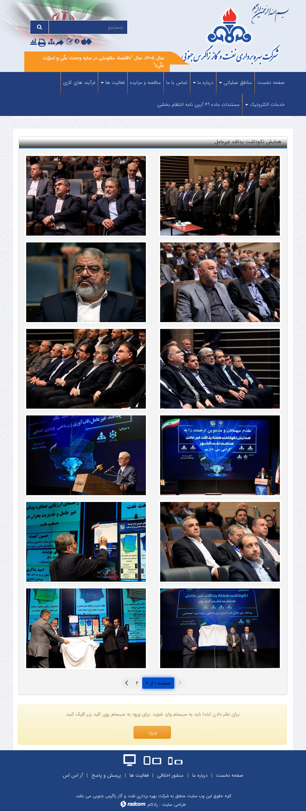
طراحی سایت (174, 804)
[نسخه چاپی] (43, 42)
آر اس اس (73, 775)
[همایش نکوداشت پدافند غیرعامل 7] (220, 368)
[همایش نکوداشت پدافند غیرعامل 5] (220, 195)
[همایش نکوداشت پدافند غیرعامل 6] (86, 368)
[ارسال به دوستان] (61, 42)
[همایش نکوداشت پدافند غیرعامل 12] (86, 541)
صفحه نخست (229, 775)
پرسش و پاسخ (106, 775)
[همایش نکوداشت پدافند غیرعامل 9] (220, 282)
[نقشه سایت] (51, 42)
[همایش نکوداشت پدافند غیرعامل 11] (86, 455)
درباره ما (199, 775)
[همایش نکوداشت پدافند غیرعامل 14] (220, 455)
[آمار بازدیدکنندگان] (33, 42)
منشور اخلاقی (170, 775)
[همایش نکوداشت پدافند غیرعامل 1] (220, 628)
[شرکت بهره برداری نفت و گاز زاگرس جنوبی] (231, 37)
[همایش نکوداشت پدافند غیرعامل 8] (86, 282)
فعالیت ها (139, 775)
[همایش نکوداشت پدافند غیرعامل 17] (86, 195)
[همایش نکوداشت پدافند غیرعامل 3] (86, 628)
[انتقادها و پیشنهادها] (70, 42)
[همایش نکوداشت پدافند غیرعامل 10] (220, 541)
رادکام (152, 804)
